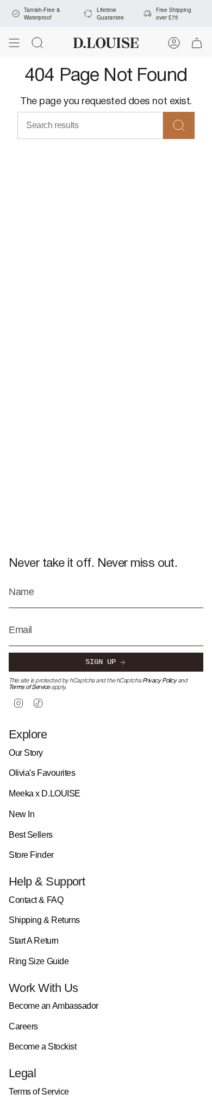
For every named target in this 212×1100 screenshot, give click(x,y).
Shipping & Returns (44, 920)
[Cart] (196, 42)
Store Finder (31, 854)
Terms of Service (29, 687)
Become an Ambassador (53, 1005)
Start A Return (34, 940)
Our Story (26, 752)
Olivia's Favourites (42, 772)
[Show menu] (14, 42)
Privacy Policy (159, 681)
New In (21, 814)
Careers (23, 1026)
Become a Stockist (42, 1046)
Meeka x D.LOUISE (44, 793)
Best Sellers (31, 834)
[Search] (179, 125)
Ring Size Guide (38, 961)
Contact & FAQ (36, 900)
